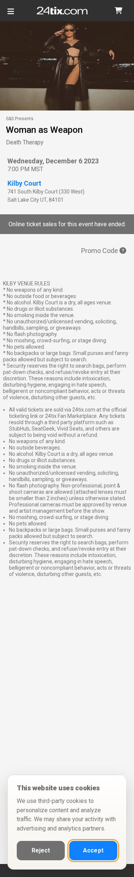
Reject (41, 850)
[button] (118, 10)
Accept (93, 850)
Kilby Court (24, 183)
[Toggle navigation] (11, 14)
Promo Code (100, 251)
